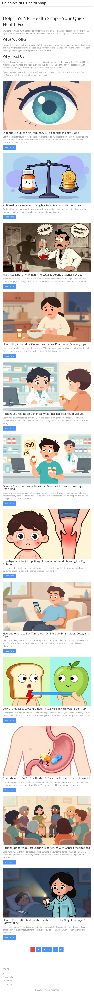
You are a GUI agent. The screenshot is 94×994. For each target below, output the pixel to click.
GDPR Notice (8, 980)
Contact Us (7, 984)
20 (61, 949)
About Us (6, 973)
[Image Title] (47, 105)
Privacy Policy (8, 977)
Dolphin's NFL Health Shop (24, 3)
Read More (9, 147)
